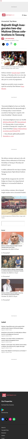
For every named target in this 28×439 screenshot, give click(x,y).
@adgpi (15, 129)
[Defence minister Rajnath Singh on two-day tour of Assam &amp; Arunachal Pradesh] (12, 291)
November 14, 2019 (8, 136)
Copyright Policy (5, 430)
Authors (3, 435)
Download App (4, 412)
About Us (3, 427)
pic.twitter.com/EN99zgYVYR (11, 131)
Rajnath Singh (16, 73)
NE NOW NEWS (10, 38)
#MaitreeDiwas (22, 129)
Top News (13, 21)
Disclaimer (3, 432)
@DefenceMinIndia (8, 122)
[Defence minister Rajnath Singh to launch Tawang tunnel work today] (12, 244)
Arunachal (5, 21)
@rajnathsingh (21, 122)
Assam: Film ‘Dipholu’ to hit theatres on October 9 (13, 350)
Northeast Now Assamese (7, 404)
